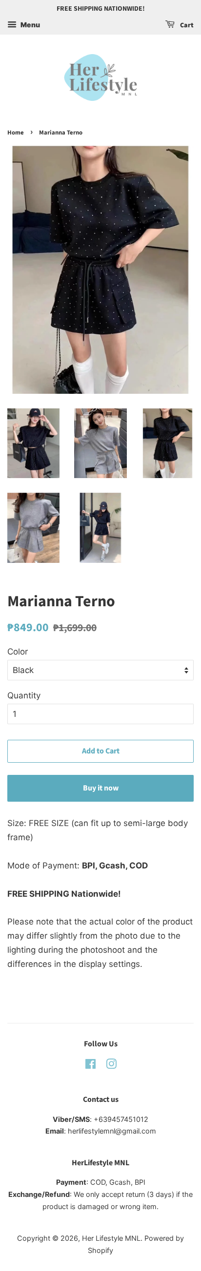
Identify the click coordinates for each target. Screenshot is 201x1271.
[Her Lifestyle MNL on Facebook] (90, 1065)
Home (15, 132)
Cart (186, 25)
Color (17, 651)
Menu (29, 24)
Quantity (23, 695)
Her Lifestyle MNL (111, 1238)
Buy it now (101, 788)
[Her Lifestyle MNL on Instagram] (111, 1065)
